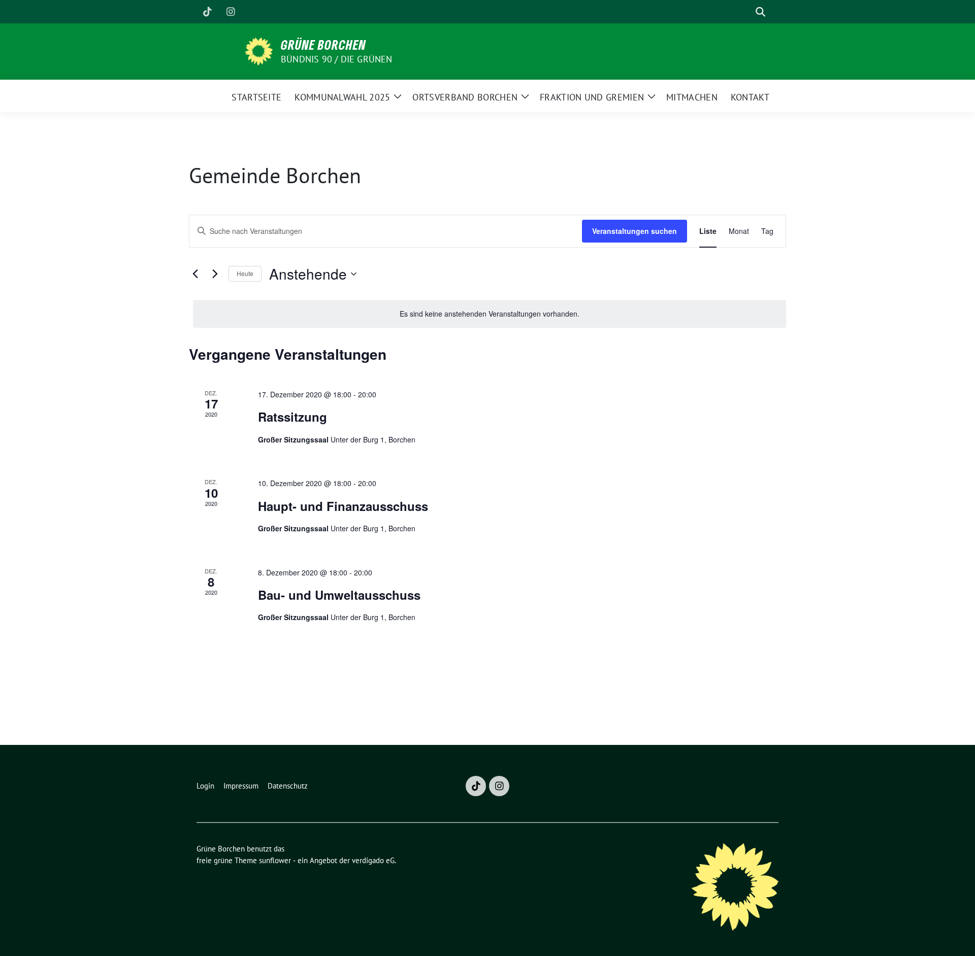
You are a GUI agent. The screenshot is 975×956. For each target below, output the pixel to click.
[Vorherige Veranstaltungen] (195, 274)
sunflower (275, 860)
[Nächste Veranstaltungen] (215, 274)
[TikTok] (207, 12)
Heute (245, 273)
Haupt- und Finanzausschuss (343, 506)
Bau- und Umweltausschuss (339, 594)
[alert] (489, 314)
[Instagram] (230, 12)
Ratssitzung (292, 416)
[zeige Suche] (760, 12)
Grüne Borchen (323, 44)
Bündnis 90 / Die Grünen (337, 59)
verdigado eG (373, 860)
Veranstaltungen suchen (634, 231)
